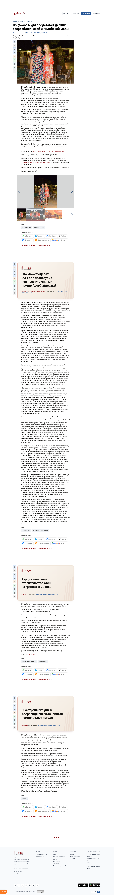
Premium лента (40, 856)
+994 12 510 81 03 (18, 871)
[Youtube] (26, 885)
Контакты (55, 859)
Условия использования (93, 854)
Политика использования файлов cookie (93, 866)
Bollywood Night (26, 227)
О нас (54, 854)
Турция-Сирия (43, 661)
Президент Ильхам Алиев (40, 530)
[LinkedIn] (33, 885)
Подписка (72, 854)
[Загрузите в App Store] (83, 885)
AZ (95, 891)
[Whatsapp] (15, 885)
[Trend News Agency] (18, 853)
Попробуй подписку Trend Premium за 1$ (37, 245)
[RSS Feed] (37, 885)
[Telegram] (29, 885)
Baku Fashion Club (39, 227)
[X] (22, 885)
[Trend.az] (19, 13)
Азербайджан (26, 530)
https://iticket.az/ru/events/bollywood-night (35, 162)
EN (92, 891)
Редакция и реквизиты (59, 856)
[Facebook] (18, 885)
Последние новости (41, 854)
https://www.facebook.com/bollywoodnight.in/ (48, 151)
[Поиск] (64, 13)
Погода (24, 798)
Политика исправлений (59, 866)
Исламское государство (29, 661)
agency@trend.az (18, 873)
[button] (14, 41)
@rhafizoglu (31, 654)
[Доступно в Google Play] (94, 885)
